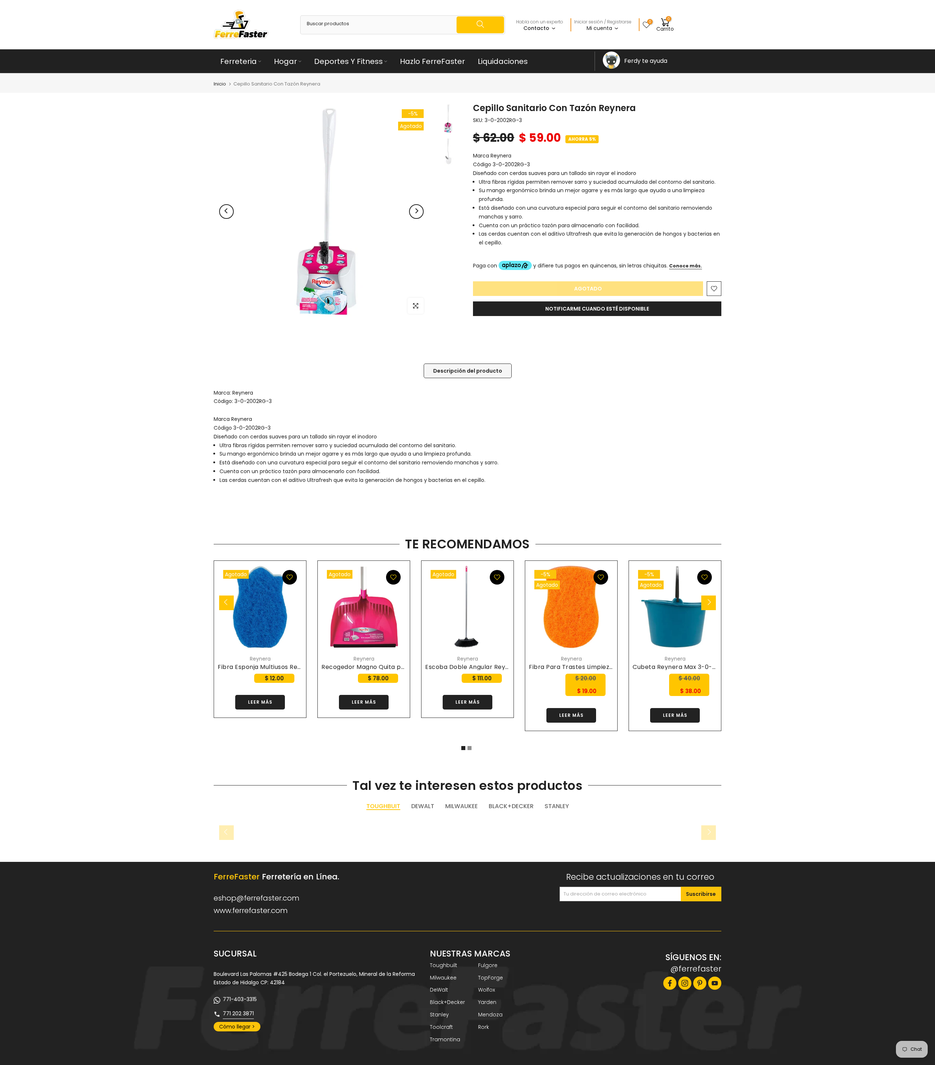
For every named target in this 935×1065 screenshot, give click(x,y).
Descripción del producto (467, 370)
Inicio (220, 83)
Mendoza (490, 1014)
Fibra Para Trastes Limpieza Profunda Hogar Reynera (609, 667)
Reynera (242, 392)
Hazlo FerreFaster (432, 61)
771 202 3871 (238, 1013)
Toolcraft (441, 1027)
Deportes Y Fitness (348, 61)
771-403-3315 (240, 999)
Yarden (487, 1002)
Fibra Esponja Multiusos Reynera (266, 667)
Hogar (285, 61)
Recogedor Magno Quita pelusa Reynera (382, 667)
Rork (483, 1027)
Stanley (439, 1014)
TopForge (490, 977)
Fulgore (487, 965)
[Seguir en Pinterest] (699, 983)
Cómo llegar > (237, 1026)
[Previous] (226, 211)
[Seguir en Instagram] (684, 983)
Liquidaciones (503, 61)
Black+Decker (447, 1002)
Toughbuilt (443, 965)
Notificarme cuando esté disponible (597, 308)
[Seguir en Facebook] (669, 983)
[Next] (416, 211)
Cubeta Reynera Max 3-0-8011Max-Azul (692, 667)
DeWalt (439, 989)
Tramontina (445, 1039)
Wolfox (486, 989)
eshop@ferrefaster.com (256, 898)
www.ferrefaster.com (251, 910)
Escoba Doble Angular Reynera (472, 667)
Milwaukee (443, 977)
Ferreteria (238, 61)
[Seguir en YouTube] (714, 983)
